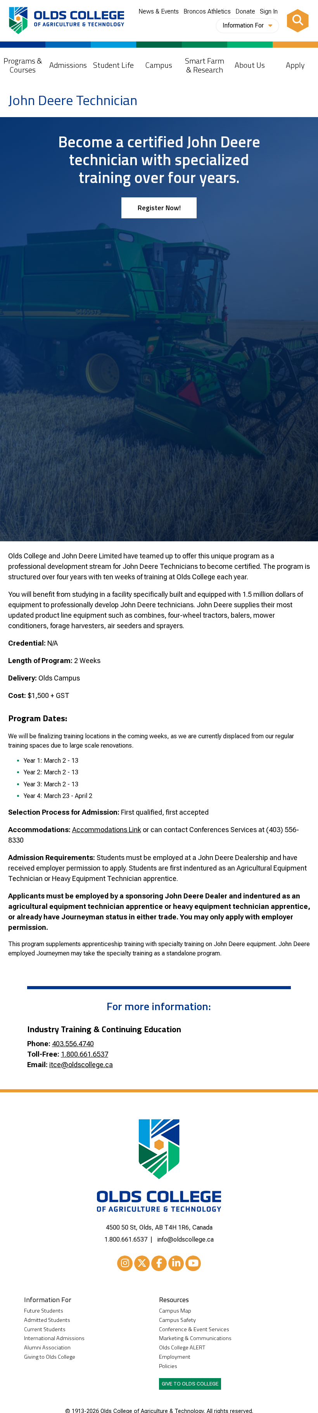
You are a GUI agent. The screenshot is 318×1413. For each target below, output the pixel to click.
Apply (295, 65)
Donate (245, 11)
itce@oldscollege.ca (81, 1065)
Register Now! (159, 207)
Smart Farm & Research (204, 65)
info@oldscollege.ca (185, 1239)
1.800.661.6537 (84, 1054)
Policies (168, 1366)
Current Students (45, 1329)
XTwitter (142, 1263)
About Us (250, 65)
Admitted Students (47, 1320)
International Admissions (54, 1338)
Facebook (159, 1263)
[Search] (298, 20)
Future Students (43, 1311)
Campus (158, 65)
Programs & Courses (22, 65)
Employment (174, 1357)
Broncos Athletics (207, 11)
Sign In (269, 11)
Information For (244, 25)
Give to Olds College (190, 1383)
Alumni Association (47, 1347)
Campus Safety (177, 1320)
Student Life (113, 65)
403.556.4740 (73, 1044)
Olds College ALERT (182, 1347)
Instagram (125, 1263)
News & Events (158, 11)
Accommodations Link (106, 830)
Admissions (68, 65)
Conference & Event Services (194, 1329)
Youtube (193, 1263)
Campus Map (175, 1311)
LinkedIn (176, 1263)
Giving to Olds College (49, 1357)
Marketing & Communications (195, 1338)
